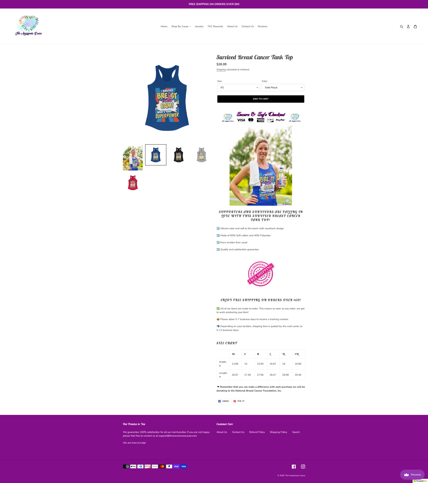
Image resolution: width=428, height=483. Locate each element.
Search (296, 432)
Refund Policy (257, 432)
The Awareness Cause (295, 475)
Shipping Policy (278, 432)
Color (264, 81)
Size (219, 81)
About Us (222, 432)
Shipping (221, 69)
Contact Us (238, 432)
